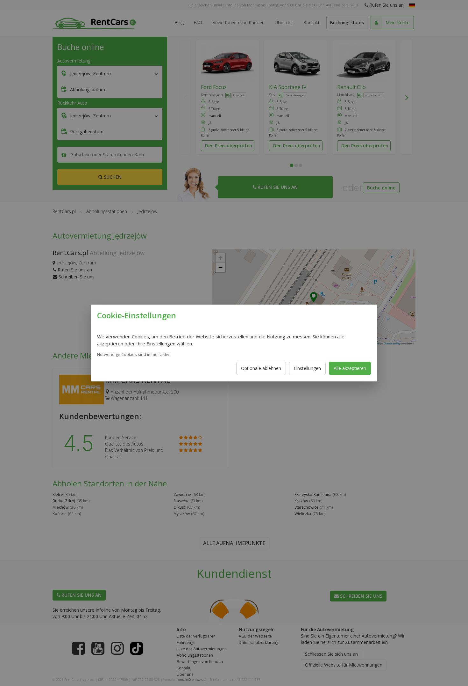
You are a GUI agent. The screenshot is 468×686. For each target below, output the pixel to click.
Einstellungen (307, 368)
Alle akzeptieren (350, 368)
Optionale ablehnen (261, 368)
